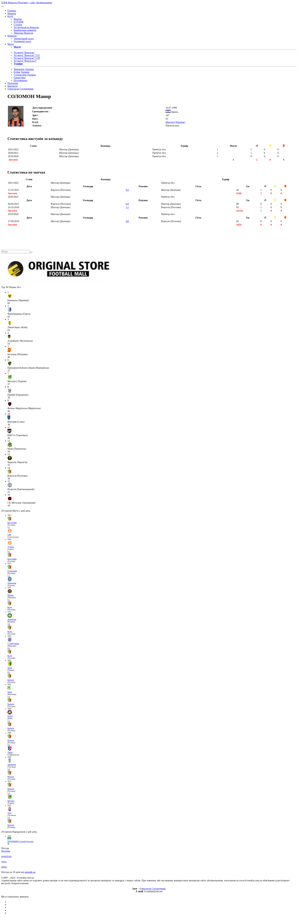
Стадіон (18, 24)
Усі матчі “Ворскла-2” (25, 61)
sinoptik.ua (30, 872)
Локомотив (11, 583)
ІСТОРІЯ (18, 21)
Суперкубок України (25, 75)
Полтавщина (20, 80)
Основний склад (22, 41)
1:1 (127, 207)
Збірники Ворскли (23, 33)
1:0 (8, 624)
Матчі (10, 44)
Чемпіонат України (24, 69)
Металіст (10, 801)
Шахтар (10, 595)
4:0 (127, 221)
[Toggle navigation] (2, 6)
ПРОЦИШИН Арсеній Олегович (20, 841)
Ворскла (10, 680)
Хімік (9, 668)
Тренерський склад (24, 38)
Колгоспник (12, 523)
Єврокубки (19, 77)
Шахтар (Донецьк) (175, 122)
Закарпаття (11, 764)
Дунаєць (10, 547)
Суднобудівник (13, 644)
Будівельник (12, 571)
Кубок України (21, 72)
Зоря (9, 813)
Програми (12, 83)
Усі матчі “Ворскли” (24, 52)
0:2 (127, 190)
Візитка (18, 19)
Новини (11, 13)
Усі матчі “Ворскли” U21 (27, 55)
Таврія (10, 752)
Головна (11, 10)
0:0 (8, 672)
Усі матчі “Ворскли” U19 (27, 58)
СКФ (9, 535)
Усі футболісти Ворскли (26, 27)
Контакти (12, 86)
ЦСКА (10, 716)
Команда (12, 35)
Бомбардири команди (25, 30)
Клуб (10, 16)
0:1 (8, 551)
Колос (9, 607)
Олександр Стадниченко (20, 88)
